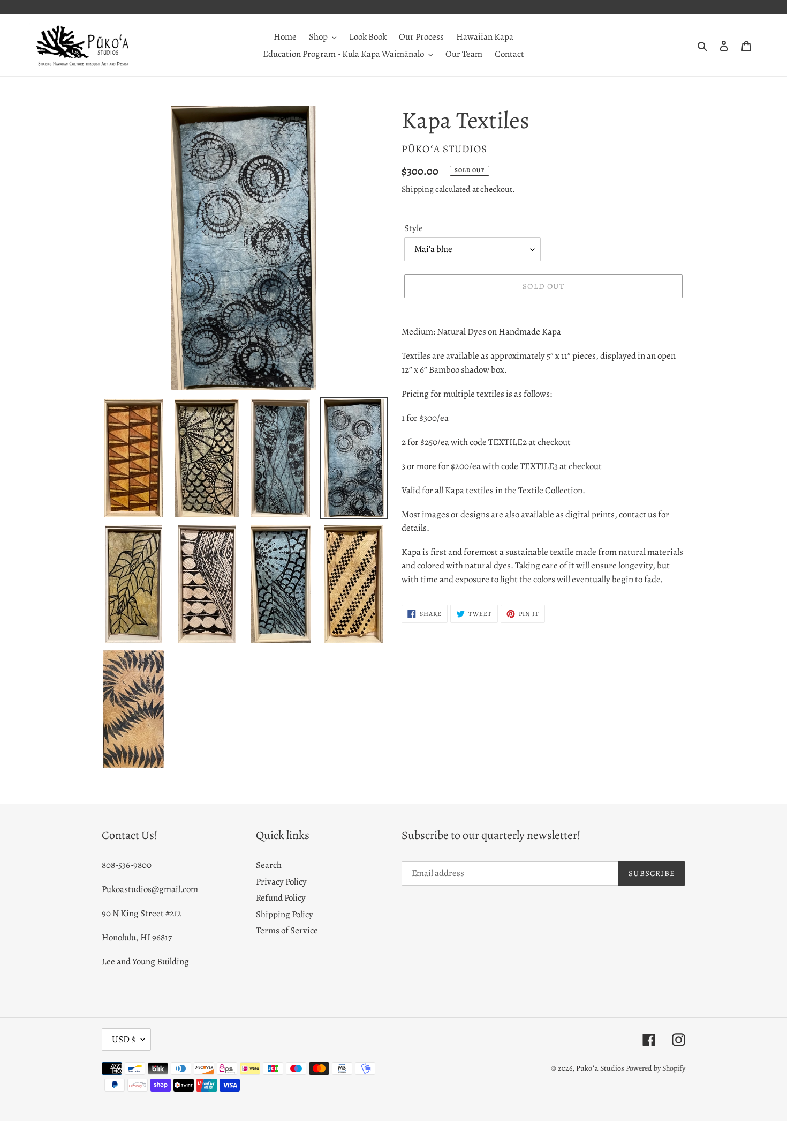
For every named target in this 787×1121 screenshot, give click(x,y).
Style (413, 228)
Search (269, 865)
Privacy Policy (281, 881)
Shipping (418, 189)
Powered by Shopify (655, 1068)
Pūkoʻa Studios (600, 1068)
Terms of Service (287, 930)
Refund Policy (281, 898)
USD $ (123, 1039)
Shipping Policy (284, 914)
